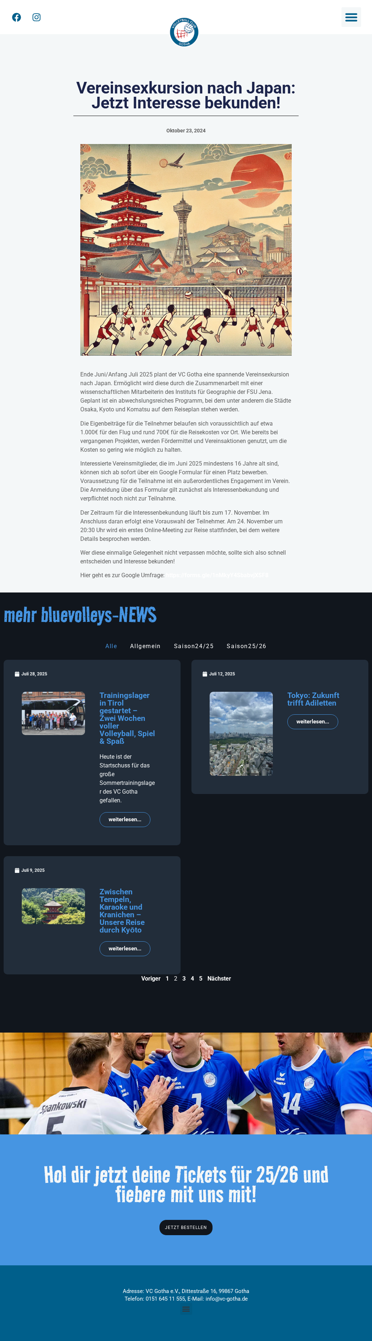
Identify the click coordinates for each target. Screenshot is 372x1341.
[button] (351, 17)
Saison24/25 (194, 646)
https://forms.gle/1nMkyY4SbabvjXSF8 (217, 575)
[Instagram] (36, 17)
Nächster (219, 978)
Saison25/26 (247, 646)
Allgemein (145, 646)
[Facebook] (16, 17)
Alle (111, 646)
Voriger (151, 978)
